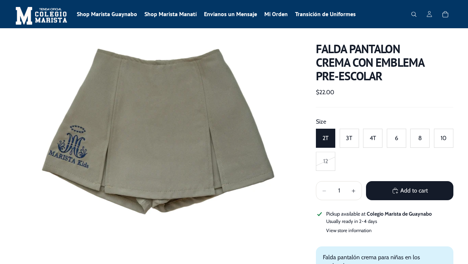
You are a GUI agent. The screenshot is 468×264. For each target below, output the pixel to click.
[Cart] (445, 14)
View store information (348, 230)
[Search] (414, 14)
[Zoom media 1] (156, 127)
